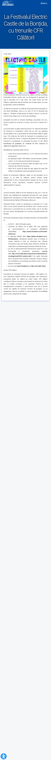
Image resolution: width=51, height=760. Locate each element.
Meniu (44, 3)
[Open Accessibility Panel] (4, 756)
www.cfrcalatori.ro (23, 266)
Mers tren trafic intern (38, 266)
